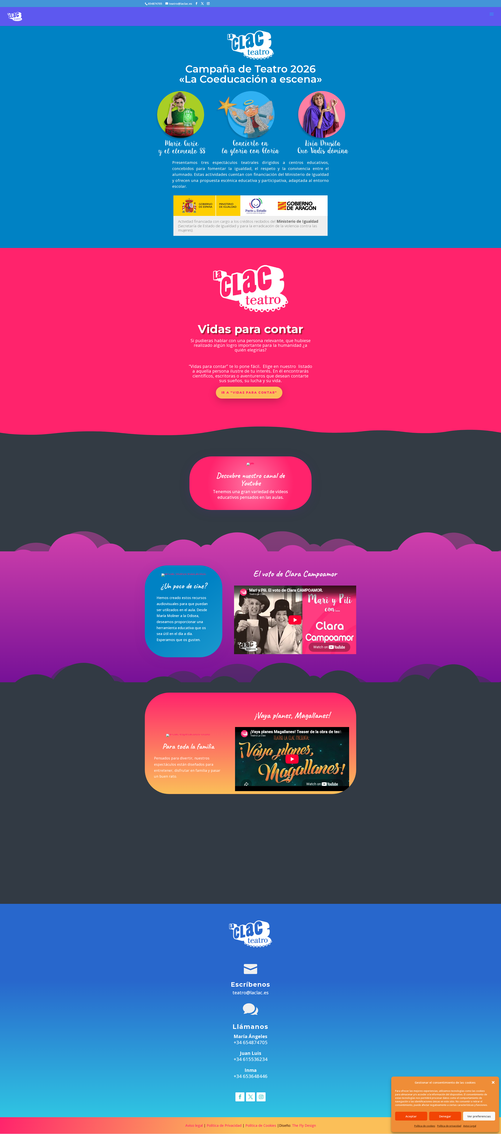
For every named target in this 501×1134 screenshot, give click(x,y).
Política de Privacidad (224, 1125)
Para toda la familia (188, 746)
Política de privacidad (449, 1126)
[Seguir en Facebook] (239, 1096)
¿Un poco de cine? (183, 586)
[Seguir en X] (250, 1096)
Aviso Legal (469, 1126)
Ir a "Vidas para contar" (249, 392)
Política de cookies (424, 1126)
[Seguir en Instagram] (261, 1096)
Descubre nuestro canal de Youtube (250, 479)
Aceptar (411, 1116)
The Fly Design (304, 1125)
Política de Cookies (260, 1125)
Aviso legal (194, 1125)
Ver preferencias (479, 1116)
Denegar (445, 1116)
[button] (493, 1082)
